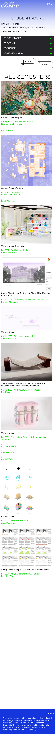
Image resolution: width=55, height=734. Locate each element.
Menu (50, 4)
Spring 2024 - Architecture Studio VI (17, 122)
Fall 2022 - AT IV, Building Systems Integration (22, 300)
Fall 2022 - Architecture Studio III (16, 250)
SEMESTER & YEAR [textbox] (14, 53)
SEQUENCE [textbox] (10, 48)
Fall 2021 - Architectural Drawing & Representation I (24, 437)
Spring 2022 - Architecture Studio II (17, 336)
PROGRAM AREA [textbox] (12, 38)
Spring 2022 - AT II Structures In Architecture (21, 390)
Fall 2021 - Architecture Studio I (15, 521)
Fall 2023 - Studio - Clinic (12, 192)
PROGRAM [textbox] (9, 43)
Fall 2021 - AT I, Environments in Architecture (21, 574)
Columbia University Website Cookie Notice (24, 728)
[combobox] (27, 38)
